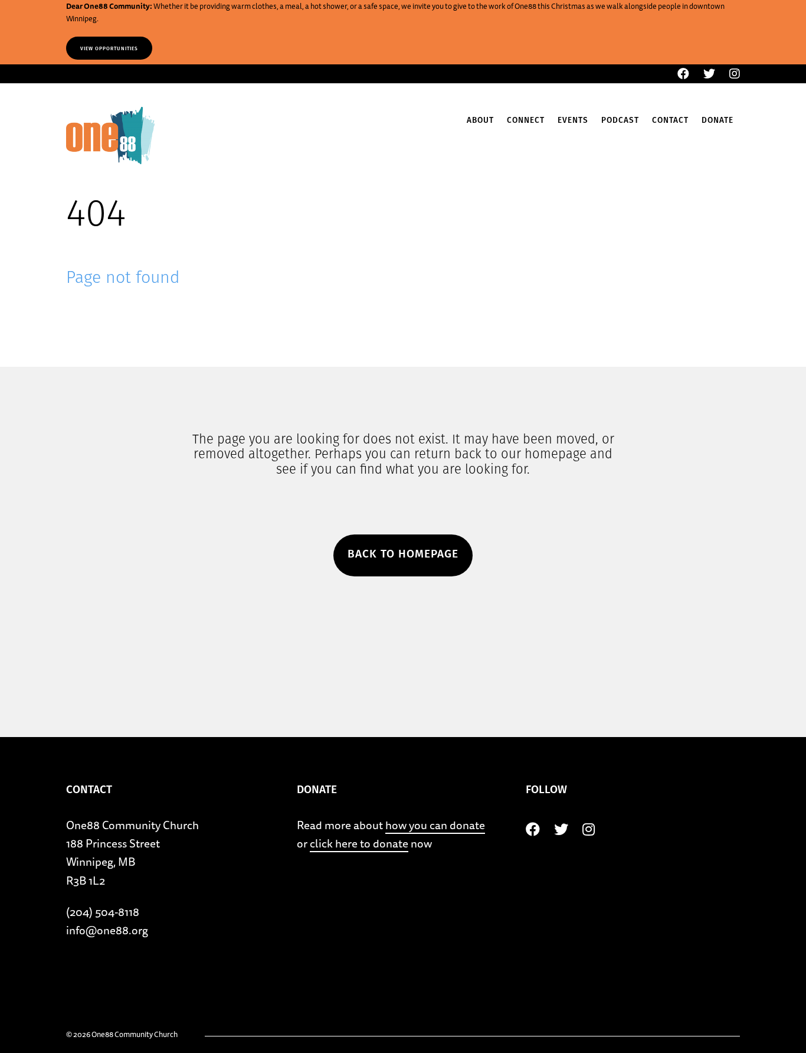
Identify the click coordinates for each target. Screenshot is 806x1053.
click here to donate (359, 843)
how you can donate (435, 825)
